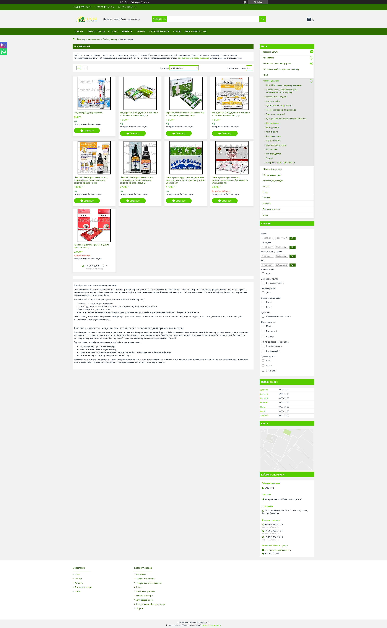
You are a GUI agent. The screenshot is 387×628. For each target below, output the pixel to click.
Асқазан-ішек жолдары (276, 96)
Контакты (127, 31)
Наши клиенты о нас (196, 31)
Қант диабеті (272, 131)
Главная (79, 31)
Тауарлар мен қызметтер (88, 39)
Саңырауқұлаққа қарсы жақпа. (88, 112)
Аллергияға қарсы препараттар (280, 162)
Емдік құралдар (110, 39)
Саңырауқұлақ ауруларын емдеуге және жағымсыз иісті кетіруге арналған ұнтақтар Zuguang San (185, 180)
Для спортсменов (144, 599)
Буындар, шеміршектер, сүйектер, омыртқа (286, 118)
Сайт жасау (135, 2)
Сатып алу (89, 130)
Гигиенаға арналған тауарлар (277, 63)
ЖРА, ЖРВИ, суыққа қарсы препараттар (284, 85)
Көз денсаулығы (273, 136)
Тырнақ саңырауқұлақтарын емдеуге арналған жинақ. (91, 246)
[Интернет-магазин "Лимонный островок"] (86, 19)
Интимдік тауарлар (273, 169)
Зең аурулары (272, 123)
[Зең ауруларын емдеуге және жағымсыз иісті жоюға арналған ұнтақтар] (140, 93)
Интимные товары (144, 595)
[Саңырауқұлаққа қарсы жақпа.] (94, 93)
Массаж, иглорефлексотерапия (150, 604)
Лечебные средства (145, 591)
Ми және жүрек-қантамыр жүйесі (281, 109)
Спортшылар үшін (272, 175)
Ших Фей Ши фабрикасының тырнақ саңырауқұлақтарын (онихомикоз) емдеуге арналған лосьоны (136, 180)
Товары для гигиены (145, 578)
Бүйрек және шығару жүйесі (279, 105)
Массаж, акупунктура (273, 180)
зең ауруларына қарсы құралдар (193, 57)
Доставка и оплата (159, 31)
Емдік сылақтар (273, 140)
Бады (138, 587)
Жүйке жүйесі (272, 149)
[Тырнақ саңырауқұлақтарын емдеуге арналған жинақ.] (94, 225)
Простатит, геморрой (275, 114)
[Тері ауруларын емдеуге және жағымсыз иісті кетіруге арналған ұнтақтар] (185, 93)
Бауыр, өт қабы (273, 101)
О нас (115, 31)
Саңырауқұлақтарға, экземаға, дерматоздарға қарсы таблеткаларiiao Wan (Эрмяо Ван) (230, 180)
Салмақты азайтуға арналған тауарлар (281, 69)
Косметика (269, 57)
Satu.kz (206, 622)
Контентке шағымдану (211, 625)
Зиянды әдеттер (273, 153)
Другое (139, 608)
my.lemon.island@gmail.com (278, 550)
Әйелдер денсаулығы (276, 145)
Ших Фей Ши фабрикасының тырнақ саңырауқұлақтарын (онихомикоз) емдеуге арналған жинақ (90, 180)
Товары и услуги (270, 51)
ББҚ (266, 75)
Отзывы (141, 31)
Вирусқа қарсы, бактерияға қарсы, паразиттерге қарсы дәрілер (281, 91)
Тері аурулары (272, 127)
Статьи (176, 31)
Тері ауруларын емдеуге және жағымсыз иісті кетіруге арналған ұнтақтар (185, 114)
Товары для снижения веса (149, 583)
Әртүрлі (269, 158)
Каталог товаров (96, 31)
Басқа (267, 186)
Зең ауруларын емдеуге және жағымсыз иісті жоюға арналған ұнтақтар (139, 114)
